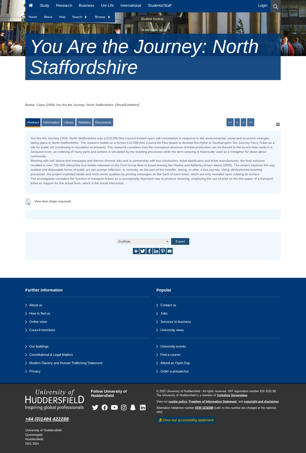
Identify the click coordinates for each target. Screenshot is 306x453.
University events (173, 346)
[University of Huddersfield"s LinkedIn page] (143, 407)
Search (77, 17)
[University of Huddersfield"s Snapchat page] (134, 407)
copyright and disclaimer (261, 401)
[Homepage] (30, 6)
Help (62, 17)
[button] (276, 6)
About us (35, 305)
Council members (42, 330)
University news (172, 330)
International (131, 5)
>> (250, 122)
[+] (278, 124)
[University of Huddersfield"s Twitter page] (95, 407)
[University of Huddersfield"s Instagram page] (124, 407)
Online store (38, 322)
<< (230, 122)
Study (44, 5)
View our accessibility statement (187, 420)
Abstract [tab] (33, 122)
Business (86, 5)
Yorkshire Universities (232, 395)
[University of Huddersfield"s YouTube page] (114, 407)
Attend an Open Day (175, 363)
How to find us (39, 313)
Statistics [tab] (84, 122)
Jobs (164, 313)
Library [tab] (69, 122)
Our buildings (39, 346)
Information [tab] (51, 122)
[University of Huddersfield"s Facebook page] (104, 407)
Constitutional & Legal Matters (51, 355)
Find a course (170, 355)
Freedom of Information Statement (213, 401)
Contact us (168, 305)
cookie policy (177, 401)
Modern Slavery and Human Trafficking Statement (65, 363)
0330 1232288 (204, 407)
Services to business (175, 322)
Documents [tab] (103, 122)
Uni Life (107, 5)
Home (33, 17)
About (48, 17)
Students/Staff (160, 5)
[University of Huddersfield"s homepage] (54, 400)
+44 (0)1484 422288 (47, 418)
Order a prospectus (174, 371)
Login (262, 5)
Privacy (35, 371)
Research (64, 5)
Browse (100, 17)
